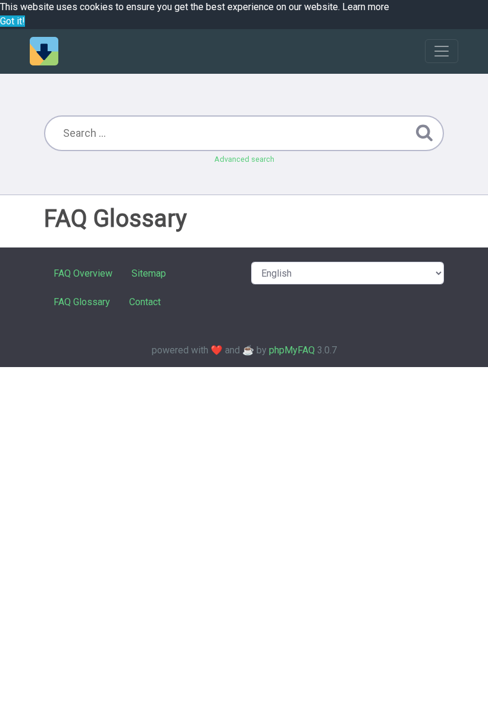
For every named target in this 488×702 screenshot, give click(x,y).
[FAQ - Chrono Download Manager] (44, 51)
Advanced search (244, 159)
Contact (145, 302)
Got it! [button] (12, 21)
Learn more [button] (365, 6)
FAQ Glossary (82, 302)
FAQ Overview (83, 273)
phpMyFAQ (292, 350)
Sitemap (149, 273)
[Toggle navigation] (441, 51)
